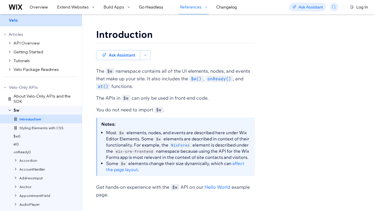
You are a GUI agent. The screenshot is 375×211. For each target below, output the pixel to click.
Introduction (124, 34)
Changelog (226, 7)
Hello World (217, 187)
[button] (118, 55)
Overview (39, 7)
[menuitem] (41, 20)
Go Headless (151, 7)
